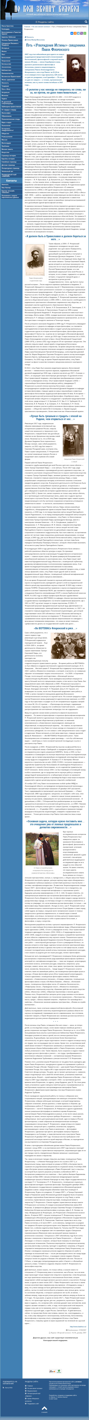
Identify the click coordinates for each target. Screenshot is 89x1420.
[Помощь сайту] (55, 1373)
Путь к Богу (6, 89)
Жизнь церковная (8, 80)
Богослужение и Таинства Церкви (11, 33)
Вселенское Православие (11, 76)
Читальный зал (7, 171)
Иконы (4, 51)
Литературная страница (10, 168)
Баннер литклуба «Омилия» (8, 191)
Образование (6, 116)
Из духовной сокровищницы (7, 102)
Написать (5, 184)
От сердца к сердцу (9, 110)
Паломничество (7, 73)
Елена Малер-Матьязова (35, 40)
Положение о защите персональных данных (10, 196)
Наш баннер (6, 188)
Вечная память (7, 149)
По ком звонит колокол (41, 27)
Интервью (5, 48)
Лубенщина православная (11, 106)
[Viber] (81, 33)
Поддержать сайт (33, 1403)
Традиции (5, 86)
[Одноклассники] (75, 33)
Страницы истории (9, 155)
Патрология (6, 61)
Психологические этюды (11, 119)
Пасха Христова (7, 26)
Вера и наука (6, 122)
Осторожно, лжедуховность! (8, 129)
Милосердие (6, 143)
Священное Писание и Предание (10, 44)
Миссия (4, 140)
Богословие (6, 57)
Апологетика (6, 67)
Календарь (6, 29)
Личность (5, 83)
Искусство (5, 152)
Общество (5, 133)
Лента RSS (8, 1387)
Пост (3, 54)
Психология (6, 125)
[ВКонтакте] (71, 33)
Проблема (5, 146)
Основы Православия (10, 40)
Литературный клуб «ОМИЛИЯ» (9, 175)
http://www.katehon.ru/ (78, 1327)
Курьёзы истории (8, 159)
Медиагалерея (32, 1391)
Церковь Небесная (9, 37)
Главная (27, 27)
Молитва (5, 95)
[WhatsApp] (84, 33)
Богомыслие (6, 64)
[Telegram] (78, 33)
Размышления (7, 137)
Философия (6, 113)
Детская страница (8, 165)
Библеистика (6, 70)
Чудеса (4, 99)
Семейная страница (9, 162)
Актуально (6, 92)
